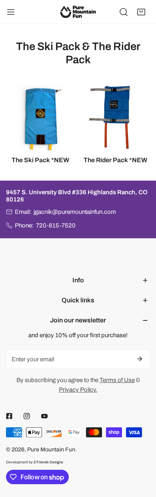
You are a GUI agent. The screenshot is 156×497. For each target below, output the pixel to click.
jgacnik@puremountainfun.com (75, 212)
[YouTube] (44, 416)
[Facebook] (9, 416)
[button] (141, 12)
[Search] (123, 12)
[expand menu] (11, 12)
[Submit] (139, 359)
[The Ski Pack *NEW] (40, 116)
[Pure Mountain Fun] (78, 12)
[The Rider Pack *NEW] (115, 116)
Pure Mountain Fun (51, 450)
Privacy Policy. (78, 389)
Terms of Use (117, 380)
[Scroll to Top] (142, 455)
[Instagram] (27, 416)
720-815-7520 (56, 225)
